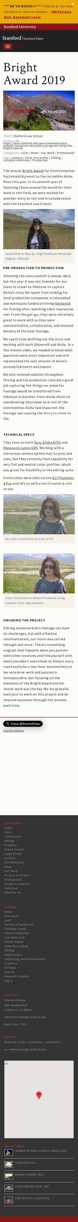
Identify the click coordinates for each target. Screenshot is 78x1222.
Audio (8, 828)
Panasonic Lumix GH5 (20, 448)
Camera (16, 158)
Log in (8, 980)
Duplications (13, 955)
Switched (11, 888)
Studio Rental (14, 942)
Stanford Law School (28, 136)
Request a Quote (16, 976)
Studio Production (17, 884)
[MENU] (7, 46)
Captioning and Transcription (25, 959)
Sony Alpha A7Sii (47, 442)
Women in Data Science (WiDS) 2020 (41, 1151)
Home (8, 912)
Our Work (48, 153)
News (35, 153)
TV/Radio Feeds (15, 929)
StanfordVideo (13, 731)
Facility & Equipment (19, 924)
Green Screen (14, 849)
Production (40, 160)
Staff (8, 920)
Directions (11, 916)
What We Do (12, 892)
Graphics (10, 845)
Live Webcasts (14, 937)
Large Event (12, 854)
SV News (10, 968)
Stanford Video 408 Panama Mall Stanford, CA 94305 (18, 1005)
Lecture (9, 858)
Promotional (66, 153)
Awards (9, 972)
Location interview (16, 160)
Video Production (16, 933)
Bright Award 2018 (29, 1174)
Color (25, 153)
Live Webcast (13, 862)
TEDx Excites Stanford (32, 1198)
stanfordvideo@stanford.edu (25, 1017)
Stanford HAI (25, 1163)
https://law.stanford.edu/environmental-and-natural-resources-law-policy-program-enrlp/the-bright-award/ (38, 145)
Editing (56, 158)
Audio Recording (16, 946)
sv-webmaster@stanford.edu (25, 1049)
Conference (12, 836)
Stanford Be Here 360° (32, 1186)
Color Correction (37, 158)
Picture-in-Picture (17, 875)
